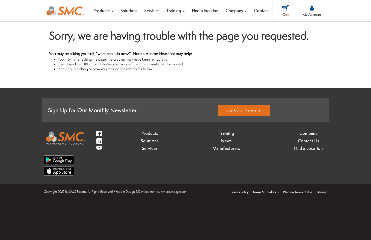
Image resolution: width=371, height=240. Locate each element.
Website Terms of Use (297, 192)
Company (309, 133)
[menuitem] (103, 10)
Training (226, 133)
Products (149, 133)
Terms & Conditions (266, 192)
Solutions (149, 140)
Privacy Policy (239, 192)
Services (150, 148)
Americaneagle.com (174, 192)
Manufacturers (226, 148)
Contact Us (308, 140)
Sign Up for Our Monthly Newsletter (92, 110)
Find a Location (308, 148)
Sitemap (321, 192)
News (226, 140)
